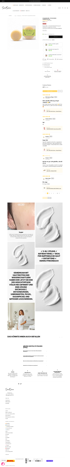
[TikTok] (21, 383)
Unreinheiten (7, 440)
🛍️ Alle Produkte (16, 10)
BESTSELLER (19, 15)
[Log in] (65, 8)
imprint (6, 410)
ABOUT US (27, 10)
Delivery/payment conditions (10, 416)
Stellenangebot (7, 401)
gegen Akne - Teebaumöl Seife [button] (51, 170)
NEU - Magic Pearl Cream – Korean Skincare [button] (54, 111)
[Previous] (18, 204)
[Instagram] (18, 383)
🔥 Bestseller (15, 5)
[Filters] (59, 91)
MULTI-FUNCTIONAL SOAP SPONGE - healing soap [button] (54, 188)
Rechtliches (7, 408)
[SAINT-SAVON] (9, 389)
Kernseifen (7, 434)
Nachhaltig (7, 403)
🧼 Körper (49, 5)
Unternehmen (7, 400)
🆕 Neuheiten (21, 5)
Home (15, 15)
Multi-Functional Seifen (9, 432)
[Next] (23, 204)
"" (53, 39)
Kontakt (6, 418)
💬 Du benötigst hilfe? (9, 451)
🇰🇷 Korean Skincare (36, 5)
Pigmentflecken (7, 442)
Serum (6, 435)
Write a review (50, 91)
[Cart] (67, 8)
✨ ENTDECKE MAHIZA (28, 5)
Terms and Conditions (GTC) (10, 413)
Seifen (6, 431)
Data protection (7, 415)
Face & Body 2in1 (8, 443)
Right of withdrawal (8, 412)
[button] (3, 1)
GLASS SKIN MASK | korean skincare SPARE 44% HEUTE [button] (54, 128)
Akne (6, 439)
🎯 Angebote (22, 10)
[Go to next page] (60, 193)
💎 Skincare (43, 5)
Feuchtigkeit (7, 437)
